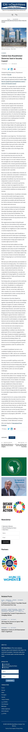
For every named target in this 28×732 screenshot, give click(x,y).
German (3, 690)
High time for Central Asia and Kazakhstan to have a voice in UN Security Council (13, 81)
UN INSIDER (3, 53)
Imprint (14, 728)
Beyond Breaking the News (9, 528)
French (3, 687)
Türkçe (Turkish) (5, 699)
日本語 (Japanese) (5, 708)
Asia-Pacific (4, 609)
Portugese (3, 694)
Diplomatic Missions (8, 526)
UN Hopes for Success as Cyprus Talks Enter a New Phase (12, 623)
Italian (2, 692)
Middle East (8, 600)
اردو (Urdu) (3, 713)
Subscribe (6, 542)
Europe (3, 600)
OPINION (14, 600)
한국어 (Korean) (5, 711)
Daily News (5, 529)
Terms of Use (8, 728)
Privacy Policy (19, 728)
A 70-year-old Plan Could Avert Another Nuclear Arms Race (21, 444)
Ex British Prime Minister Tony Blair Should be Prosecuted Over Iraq (13, 604)
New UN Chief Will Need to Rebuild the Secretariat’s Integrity (7, 444)
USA (2, 601)
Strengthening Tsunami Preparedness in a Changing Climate (13, 614)
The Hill (9, 74)
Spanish (3, 697)
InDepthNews (4, 63)
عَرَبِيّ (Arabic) (4, 701)
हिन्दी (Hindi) (3, 706)
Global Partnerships (12, 609)
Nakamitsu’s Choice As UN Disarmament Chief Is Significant (13, 631)
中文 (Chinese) (4, 704)
